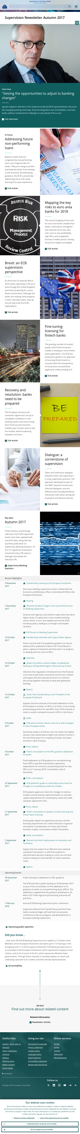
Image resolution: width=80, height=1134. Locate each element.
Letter (28, 718)
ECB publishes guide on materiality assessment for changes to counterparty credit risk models (47, 784)
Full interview (11, 119)
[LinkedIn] (54, 1085)
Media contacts (8, 1065)
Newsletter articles (41, 1022)
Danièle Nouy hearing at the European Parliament (48, 583)
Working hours (8, 1061)
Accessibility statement (37, 1061)
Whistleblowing (60, 1058)
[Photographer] (78, 82)
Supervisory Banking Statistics (16, 567)
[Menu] (76, 7)
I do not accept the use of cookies (41, 1129)
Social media (7, 1068)
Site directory (8, 1073)
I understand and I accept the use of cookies (41, 1124)
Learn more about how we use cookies (54, 1118)
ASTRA (56, 1048)
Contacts (5, 1054)
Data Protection (34, 1058)
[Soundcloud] (70, 1085)
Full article (13, 188)
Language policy (34, 1054)
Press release (32, 747)
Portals (57, 1044)
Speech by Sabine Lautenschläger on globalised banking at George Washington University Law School (47, 664)
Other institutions (9, 1051)
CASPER (57, 1051)
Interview (30, 658)
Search (69, 6)
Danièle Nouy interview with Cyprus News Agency (48, 638)
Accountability (15, 966)
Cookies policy (34, 1051)
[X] (48, 1085)
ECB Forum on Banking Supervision (42, 633)
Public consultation (34, 778)
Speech (29, 690)
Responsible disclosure (37, 1065)
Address (5, 1058)
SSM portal (58, 1054)
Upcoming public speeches (21, 927)
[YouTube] (64, 1085)
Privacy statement (35, 1048)
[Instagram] (59, 1085)
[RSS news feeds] (75, 1085)
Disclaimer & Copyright (37, 1044)
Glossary (5, 1048)
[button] (76, 2)
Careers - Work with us (11, 1044)
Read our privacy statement (24, 1118)
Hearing (29, 601)
